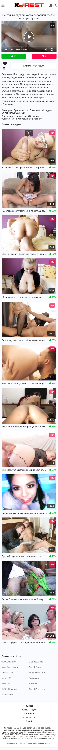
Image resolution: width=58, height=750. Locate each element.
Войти (29, 706)
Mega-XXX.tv (8, 678)
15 (14, 56)
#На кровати (35, 118)
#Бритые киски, (9, 118)
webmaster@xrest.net (42, 743)
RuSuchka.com (9, 689)
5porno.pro (34, 678)
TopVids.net (7, 672)
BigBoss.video (36, 661)
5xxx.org (5, 683)
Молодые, (47, 110)
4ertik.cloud (7, 694)
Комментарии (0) (33, 66)
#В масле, (23, 118)
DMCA (29, 721)
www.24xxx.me (9, 661)
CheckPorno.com (37, 689)
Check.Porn (35, 667)
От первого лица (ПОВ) (13, 113)
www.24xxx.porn (9, 667)
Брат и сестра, (21, 110)
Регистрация (29, 710)
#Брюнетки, (34, 116)
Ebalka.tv (33, 683)
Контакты (29, 717)
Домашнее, (35, 110)
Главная (29, 713)
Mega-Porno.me (37, 672)
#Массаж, (22, 116)
